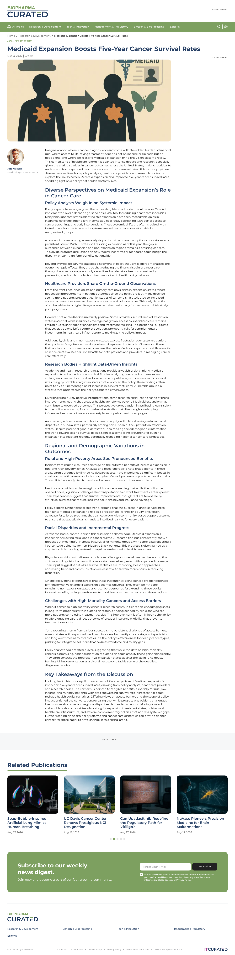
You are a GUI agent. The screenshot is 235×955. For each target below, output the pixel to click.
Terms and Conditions (137, 949)
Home (11, 35)
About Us (62, 949)
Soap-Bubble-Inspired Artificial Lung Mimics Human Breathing (26, 822)
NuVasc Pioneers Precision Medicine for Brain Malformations (200, 822)
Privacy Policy (114, 949)
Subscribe (205, 866)
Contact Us (77, 949)
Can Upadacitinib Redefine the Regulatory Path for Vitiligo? (144, 822)
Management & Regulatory (111, 26)
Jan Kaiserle (15, 168)
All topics (18, 26)
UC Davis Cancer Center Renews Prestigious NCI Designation (85, 822)
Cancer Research (21, 41)
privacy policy (183, 880)
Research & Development (45, 26)
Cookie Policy (95, 949)
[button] (111, 839)
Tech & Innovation (78, 26)
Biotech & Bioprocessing (149, 26)
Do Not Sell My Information (168, 949)
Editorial (175, 26)
